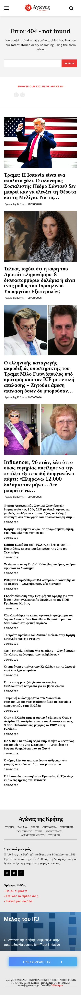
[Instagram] (7, 873)
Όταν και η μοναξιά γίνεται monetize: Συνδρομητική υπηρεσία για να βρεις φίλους (34, 684)
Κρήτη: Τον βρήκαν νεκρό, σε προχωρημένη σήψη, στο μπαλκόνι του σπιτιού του (39, 531)
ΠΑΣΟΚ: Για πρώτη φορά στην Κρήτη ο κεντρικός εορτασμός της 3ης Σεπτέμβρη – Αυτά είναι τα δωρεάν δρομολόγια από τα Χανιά (39, 744)
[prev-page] (16, 94)
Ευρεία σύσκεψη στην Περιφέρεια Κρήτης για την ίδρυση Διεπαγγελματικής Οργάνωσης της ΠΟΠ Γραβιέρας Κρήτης (38, 599)
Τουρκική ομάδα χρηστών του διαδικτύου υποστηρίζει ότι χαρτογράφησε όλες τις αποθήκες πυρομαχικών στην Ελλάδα (37, 701)
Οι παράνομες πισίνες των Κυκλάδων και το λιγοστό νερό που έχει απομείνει (39, 668)
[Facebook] (21, 873)
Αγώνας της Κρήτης (14, 204)
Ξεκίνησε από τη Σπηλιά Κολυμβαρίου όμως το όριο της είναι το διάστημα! (39, 566)
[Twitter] (14, 873)
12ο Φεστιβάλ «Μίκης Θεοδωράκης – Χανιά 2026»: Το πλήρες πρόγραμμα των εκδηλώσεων (40, 652)
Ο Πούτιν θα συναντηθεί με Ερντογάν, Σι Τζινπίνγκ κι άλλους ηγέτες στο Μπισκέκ (39, 778)
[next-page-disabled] (22, 94)
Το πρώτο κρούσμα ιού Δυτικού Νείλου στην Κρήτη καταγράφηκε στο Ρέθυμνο (39, 637)
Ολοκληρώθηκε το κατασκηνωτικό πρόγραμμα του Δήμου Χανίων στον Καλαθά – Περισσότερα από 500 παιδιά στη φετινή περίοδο (38, 619)
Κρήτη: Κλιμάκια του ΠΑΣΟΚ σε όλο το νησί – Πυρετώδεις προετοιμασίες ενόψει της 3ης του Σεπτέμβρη (37, 548)
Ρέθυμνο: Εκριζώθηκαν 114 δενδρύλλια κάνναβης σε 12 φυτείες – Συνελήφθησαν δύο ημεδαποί (39, 582)
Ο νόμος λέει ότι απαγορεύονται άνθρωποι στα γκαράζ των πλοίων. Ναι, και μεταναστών (35, 762)
